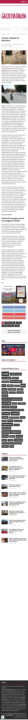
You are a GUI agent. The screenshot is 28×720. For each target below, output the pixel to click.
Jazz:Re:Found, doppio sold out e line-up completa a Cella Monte (17, 522)
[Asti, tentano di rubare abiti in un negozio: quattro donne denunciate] (5, 479)
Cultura (6, 403)
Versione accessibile (7, 46)
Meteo (23, 417)
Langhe (15, 413)
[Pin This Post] (14, 314)
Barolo (17, 386)
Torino (10, 440)
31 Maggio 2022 (6, 44)
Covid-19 (4, 395)
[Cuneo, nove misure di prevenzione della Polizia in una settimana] (5, 460)
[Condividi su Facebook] (14, 307)
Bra (23, 385)
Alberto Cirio (15, 374)
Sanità (12, 436)
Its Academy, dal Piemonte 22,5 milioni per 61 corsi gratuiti (16, 531)
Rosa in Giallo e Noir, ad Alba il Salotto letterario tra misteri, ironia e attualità (17, 494)
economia (5, 407)
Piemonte (7, 424)
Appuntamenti (16, 381)
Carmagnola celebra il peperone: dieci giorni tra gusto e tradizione (16, 468)
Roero (5, 436)
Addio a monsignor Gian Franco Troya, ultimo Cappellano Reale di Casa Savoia (17, 540)
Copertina (20, 392)
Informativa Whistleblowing (20, 717)
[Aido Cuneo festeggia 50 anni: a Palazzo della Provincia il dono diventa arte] (5, 505)
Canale (4, 389)
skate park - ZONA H (8, 325)
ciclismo (5, 392)
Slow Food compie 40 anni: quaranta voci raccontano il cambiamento (16, 512)
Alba (14, 44)
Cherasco (20, 389)
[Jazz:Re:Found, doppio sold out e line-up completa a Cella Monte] (5, 523)
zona (17, 325)
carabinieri (12, 389)
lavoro (5, 417)
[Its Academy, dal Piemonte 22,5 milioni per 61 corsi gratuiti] (5, 532)
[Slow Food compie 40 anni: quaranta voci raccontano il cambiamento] (5, 514)
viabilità (5, 446)
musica (10, 421)
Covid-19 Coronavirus (12, 399)
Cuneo (14, 403)
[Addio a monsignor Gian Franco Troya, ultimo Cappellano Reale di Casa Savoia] (5, 541)
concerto (12, 392)
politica (16, 425)
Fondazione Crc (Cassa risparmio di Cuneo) (12, 410)
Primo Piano (19, 44)
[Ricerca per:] (14, 29)
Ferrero (13, 407)
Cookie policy (19, 715)
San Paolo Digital (12, 704)
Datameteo (22, 403)
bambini (10, 386)
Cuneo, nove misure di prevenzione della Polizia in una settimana (16, 459)
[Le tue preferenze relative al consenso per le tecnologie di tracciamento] (2, 717)
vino (11, 446)
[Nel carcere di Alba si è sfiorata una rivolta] (5, 488)
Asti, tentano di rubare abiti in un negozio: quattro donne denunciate (17, 477)
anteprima (5, 381)
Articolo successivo (14, 332)
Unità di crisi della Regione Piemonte (11, 443)
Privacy (24, 715)
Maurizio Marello (14, 417)
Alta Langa (6, 378)
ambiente (15, 378)
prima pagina (6, 428)
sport (4, 440)
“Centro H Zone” (10, 322)
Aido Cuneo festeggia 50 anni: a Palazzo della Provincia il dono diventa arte (17, 503)
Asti (3, 386)
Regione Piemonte (11, 432)
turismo (18, 440)
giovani (5, 414)
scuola (19, 436)
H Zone (19, 322)
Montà (4, 420)
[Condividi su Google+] (14, 318)
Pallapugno (18, 421)
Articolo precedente (14, 330)
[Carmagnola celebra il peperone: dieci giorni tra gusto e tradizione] (5, 469)
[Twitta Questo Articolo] (14, 310)
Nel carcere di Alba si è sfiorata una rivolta (15, 485)
